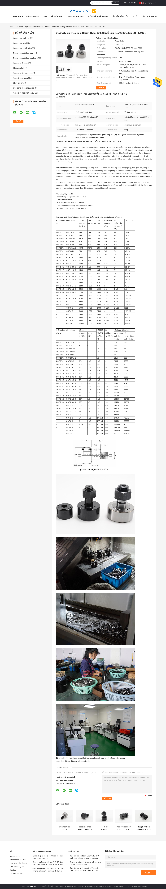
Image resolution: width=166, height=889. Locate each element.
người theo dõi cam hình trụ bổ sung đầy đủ (73, 761)
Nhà (11, 27)
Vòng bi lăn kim (19, 43)
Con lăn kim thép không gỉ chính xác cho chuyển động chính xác (85, 863)
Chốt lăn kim (18, 83)
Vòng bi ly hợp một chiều (23, 93)
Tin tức (134, 16)
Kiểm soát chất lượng (98, 16)
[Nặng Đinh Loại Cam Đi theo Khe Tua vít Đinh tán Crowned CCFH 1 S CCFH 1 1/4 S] (143, 816)
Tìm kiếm (116, 3)
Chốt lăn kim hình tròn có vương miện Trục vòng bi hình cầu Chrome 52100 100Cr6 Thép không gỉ (84, 869)
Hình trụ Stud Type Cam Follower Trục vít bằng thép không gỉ (104, 828)
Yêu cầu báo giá (130, 3)
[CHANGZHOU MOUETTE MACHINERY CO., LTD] (83, 10)
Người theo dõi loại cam (34, 27)
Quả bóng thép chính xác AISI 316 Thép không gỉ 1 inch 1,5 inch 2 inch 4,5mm (48, 870)
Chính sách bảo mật (28, 886)
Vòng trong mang (20, 78)
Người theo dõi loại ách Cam (25, 58)
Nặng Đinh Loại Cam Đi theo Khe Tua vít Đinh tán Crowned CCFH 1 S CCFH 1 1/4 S (144, 828)
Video (45, 16)
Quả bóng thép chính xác (23, 88)
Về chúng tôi (57, 16)
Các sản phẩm (32, 16)
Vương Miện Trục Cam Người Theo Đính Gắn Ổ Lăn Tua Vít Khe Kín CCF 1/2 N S (74, 77)
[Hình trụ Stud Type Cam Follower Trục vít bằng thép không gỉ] (104, 816)
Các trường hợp (149, 16)
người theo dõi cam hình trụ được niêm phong (107, 758)
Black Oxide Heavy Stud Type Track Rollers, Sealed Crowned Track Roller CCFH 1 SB (124, 828)
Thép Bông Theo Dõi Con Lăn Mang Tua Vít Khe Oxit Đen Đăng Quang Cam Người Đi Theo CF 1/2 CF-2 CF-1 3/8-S (84, 828)
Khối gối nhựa (18, 68)
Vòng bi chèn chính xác (23, 73)
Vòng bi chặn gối (20, 63)
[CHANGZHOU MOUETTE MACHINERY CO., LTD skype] (35, 112)
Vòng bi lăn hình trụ (21, 38)
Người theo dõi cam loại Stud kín (75, 758)
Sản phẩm (19, 27)
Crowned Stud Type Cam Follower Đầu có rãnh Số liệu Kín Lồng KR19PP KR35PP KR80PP (64, 828)
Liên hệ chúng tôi (120, 16)
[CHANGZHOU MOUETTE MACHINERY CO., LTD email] (16, 112)
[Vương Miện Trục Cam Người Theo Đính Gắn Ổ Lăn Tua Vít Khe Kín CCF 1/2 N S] (73, 51)
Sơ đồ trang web (16, 873)
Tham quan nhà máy (75, 16)
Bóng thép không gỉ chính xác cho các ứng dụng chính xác (48, 857)
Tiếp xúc (100, 88)
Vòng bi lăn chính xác (22, 48)
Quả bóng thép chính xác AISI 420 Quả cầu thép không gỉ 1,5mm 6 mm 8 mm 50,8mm (48, 863)
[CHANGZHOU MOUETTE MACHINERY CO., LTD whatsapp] (23, 112)
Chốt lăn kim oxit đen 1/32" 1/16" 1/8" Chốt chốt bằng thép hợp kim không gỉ (85, 857)
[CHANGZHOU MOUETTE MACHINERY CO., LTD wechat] (29, 112)
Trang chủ (18, 16)
